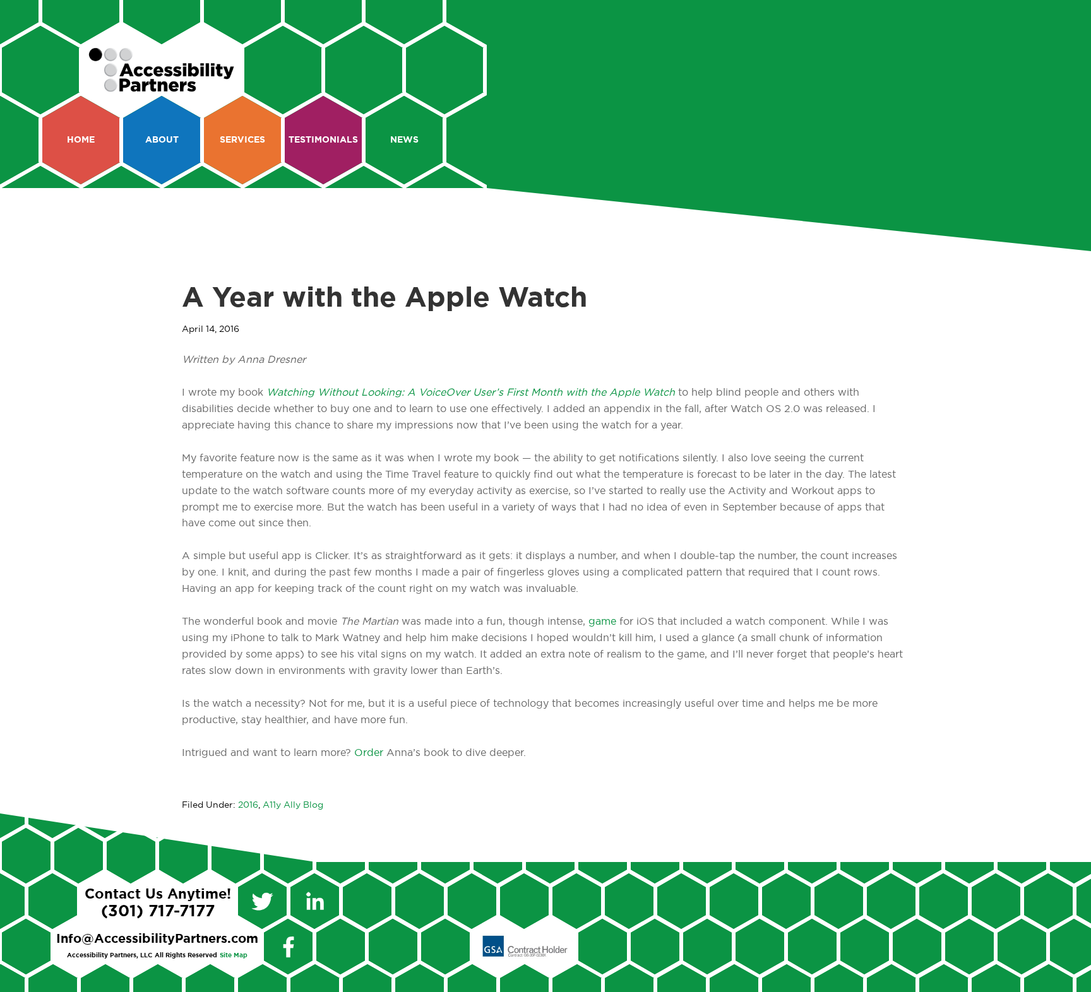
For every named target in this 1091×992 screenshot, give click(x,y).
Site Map (233, 955)
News (404, 140)
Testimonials (323, 140)
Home (81, 140)
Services (242, 140)
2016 (248, 805)
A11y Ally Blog (293, 805)
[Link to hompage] (162, 86)
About (162, 140)
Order (370, 753)
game (602, 622)
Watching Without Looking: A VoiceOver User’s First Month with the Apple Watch (470, 392)
